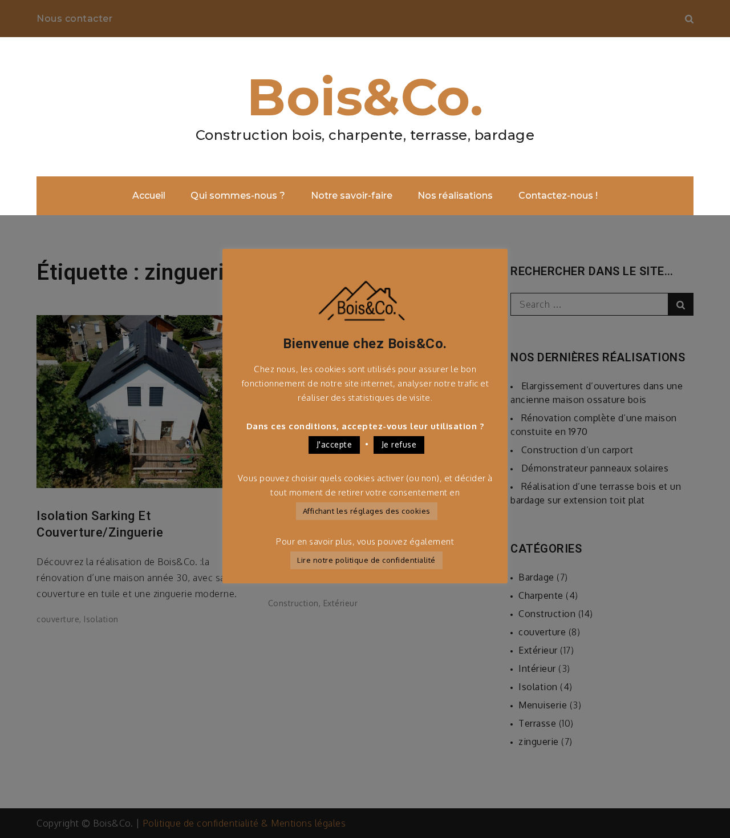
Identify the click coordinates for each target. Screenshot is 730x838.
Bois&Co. (365, 97)
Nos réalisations (455, 195)
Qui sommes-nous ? (237, 195)
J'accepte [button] (334, 444)
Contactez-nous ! (558, 195)
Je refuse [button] (399, 444)
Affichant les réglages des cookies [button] (367, 510)
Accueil (148, 195)
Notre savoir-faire (351, 195)
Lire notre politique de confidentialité (366, 560)
